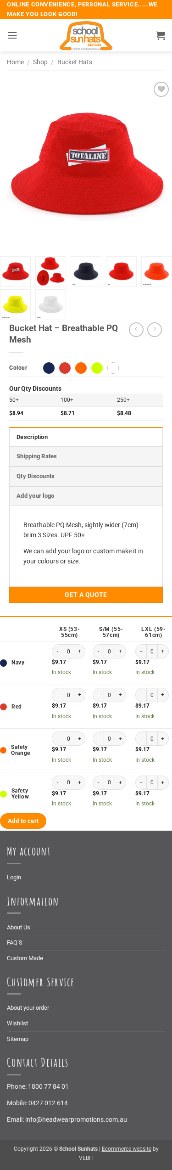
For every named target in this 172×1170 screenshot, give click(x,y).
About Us (18, 927)
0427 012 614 (48, 1103)
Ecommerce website (126, 1149)
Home (15, 62)
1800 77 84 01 (48, 1086)
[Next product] (136, 329)
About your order (28, 1007)
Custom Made (25, 958)
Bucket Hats (74, 62)
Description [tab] (32, 436)
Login (14, 877)
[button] (12, 35)
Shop (40, 62)
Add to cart (23, 820)
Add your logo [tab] (35, 495)
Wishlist (17, 1023)
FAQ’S (14, 942)
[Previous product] (154, 329)
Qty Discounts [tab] (36, 475)
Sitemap (17, 1038)
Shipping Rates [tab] (37, 456)
